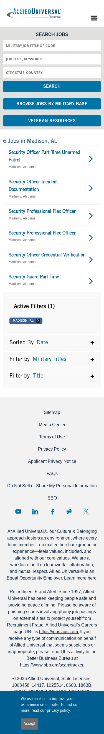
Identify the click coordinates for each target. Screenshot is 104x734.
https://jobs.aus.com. (59, 631)
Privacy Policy (52, 449)
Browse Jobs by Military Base (51, 104)
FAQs (52, 473)
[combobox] (52, 45)
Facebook (52, 511)
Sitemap (52, 412)
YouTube (18, 511)
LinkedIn (35, 511)
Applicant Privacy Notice (52, 461)
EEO (52, 498)
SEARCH (52, 86)
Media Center (52, 424)
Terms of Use (52, 437)
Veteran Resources (52, 121)
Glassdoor (69, 511)
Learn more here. (81, 578)
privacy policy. (59, 711)
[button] (51, 306)
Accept (29, 724)
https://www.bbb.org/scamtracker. (52, 665)
